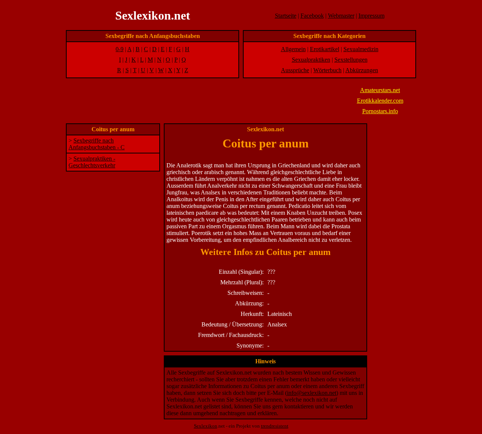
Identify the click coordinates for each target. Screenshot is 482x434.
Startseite (285, 15)
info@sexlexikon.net (311, 393)
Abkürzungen (361, 70)
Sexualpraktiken (311, 59)
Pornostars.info (380, 111)
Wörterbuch (327, 70)
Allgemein (293, 49)
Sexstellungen (351, 59)
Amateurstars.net (380, 90)
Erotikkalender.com (380, 100)
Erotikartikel (324, 49)
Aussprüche (295, 70)
